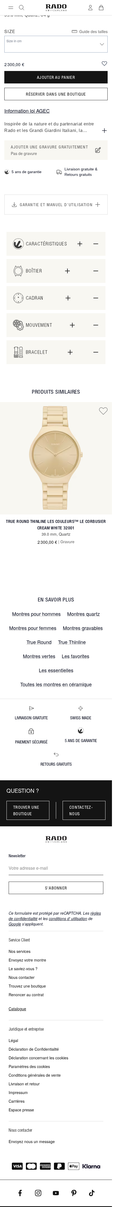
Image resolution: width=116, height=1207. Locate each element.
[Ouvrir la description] (104, 130)
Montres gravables (83, 627)
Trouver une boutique (26, 810)
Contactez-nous (81, 810)
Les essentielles (56, 670)
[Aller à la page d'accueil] (56, 7)
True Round (39, 641)
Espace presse (21, 1109)
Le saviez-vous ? (23, 968)
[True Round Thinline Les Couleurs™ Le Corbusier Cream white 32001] (56, 458)
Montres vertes (39, 655)
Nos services (19, 951)
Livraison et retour (24, 1083)
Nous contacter (22, 977)
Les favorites (75, 655)
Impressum (18, 1092)
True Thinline (72, 641)
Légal (13, 1040)
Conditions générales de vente (35, 1075)
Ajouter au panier (56, 77)
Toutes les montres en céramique (56, 684)
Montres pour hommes (36, 613)
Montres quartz (83, 613)
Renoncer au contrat (26, 994)
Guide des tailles (93, 31)
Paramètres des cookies (29, 1066)
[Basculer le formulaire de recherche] (21, 7)
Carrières (17, 1101)
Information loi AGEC (27, 110)
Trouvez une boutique (27, 986)
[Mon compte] (90, 7)
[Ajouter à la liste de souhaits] (104, 63)
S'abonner (56, 887)
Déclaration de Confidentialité (34, 1049)
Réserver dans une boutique (56, 94)
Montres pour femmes (32, 627)
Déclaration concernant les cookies (38, 1057)
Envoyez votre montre (27, 960)
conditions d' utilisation (68, 918)
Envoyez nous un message (32, 1141)
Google (15, 924)
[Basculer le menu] (10, 7)
